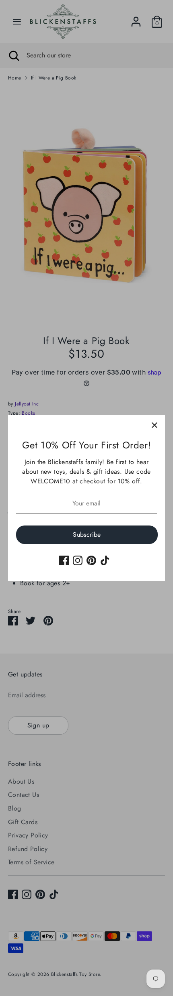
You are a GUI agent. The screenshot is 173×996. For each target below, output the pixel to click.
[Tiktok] (105, 560)
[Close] (154, 425)
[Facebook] (64, 560)
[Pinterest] (91, 560)
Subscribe (87, 534)
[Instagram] (77, 560)
